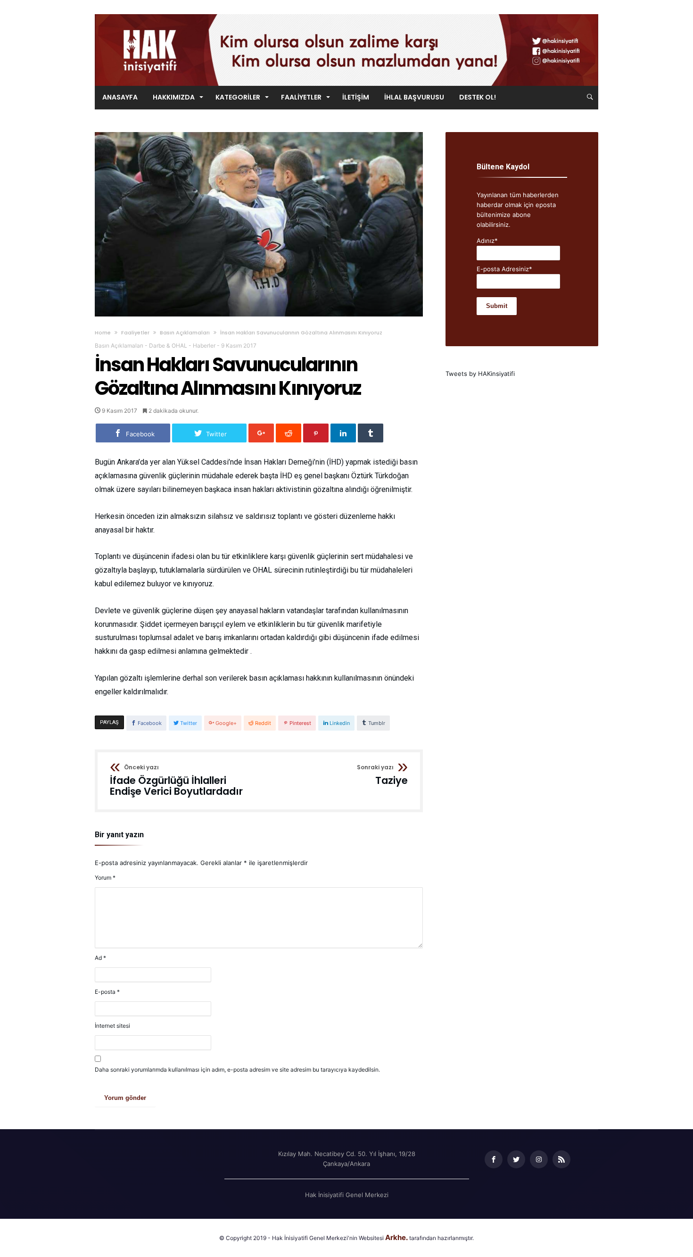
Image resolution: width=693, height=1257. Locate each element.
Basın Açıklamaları (185, 332)
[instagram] (539, 1159)
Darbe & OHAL (168, 345)
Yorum (105, 877)
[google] (261, 433)
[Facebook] (494, 1159)
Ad (100, 957)
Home (103, 332)
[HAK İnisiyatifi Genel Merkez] (346, 14)
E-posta (107, 991)
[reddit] (288, 433)
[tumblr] (370, 433)
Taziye (382, 775)
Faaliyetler (135, 332)
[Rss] (561, 1159)
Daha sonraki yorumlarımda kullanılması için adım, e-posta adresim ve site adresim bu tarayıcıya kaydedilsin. (237, 1069)
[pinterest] (316, 433)
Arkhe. (396, 1237)
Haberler (204, 345)
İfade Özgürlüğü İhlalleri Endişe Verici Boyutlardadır (176, 781)
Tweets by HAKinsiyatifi (480, 373)
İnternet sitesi (112, 1025)
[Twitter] (516, 1159)
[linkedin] (343, 433)
